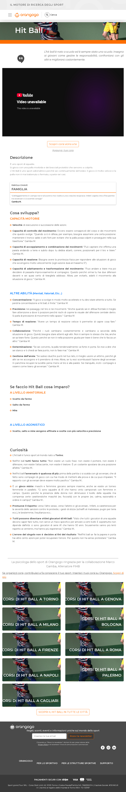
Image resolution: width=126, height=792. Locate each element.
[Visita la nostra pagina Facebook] (103, 748)
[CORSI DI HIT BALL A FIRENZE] (31, 644)
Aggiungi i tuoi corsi (63, 150)
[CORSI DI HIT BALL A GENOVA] (94, 593)
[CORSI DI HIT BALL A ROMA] (94, 644)
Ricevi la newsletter (81, 736)
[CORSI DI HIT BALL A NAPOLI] (31, 669)
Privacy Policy (43, 745)
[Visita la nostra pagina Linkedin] (114, 748)
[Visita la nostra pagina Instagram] (108, 748)
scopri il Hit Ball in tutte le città (63, 712)
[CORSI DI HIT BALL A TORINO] (31, 593)
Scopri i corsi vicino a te (63, 144)
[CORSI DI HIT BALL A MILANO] (31, 618)
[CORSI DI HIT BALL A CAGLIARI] (31, 695)
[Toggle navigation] (11, 15)
